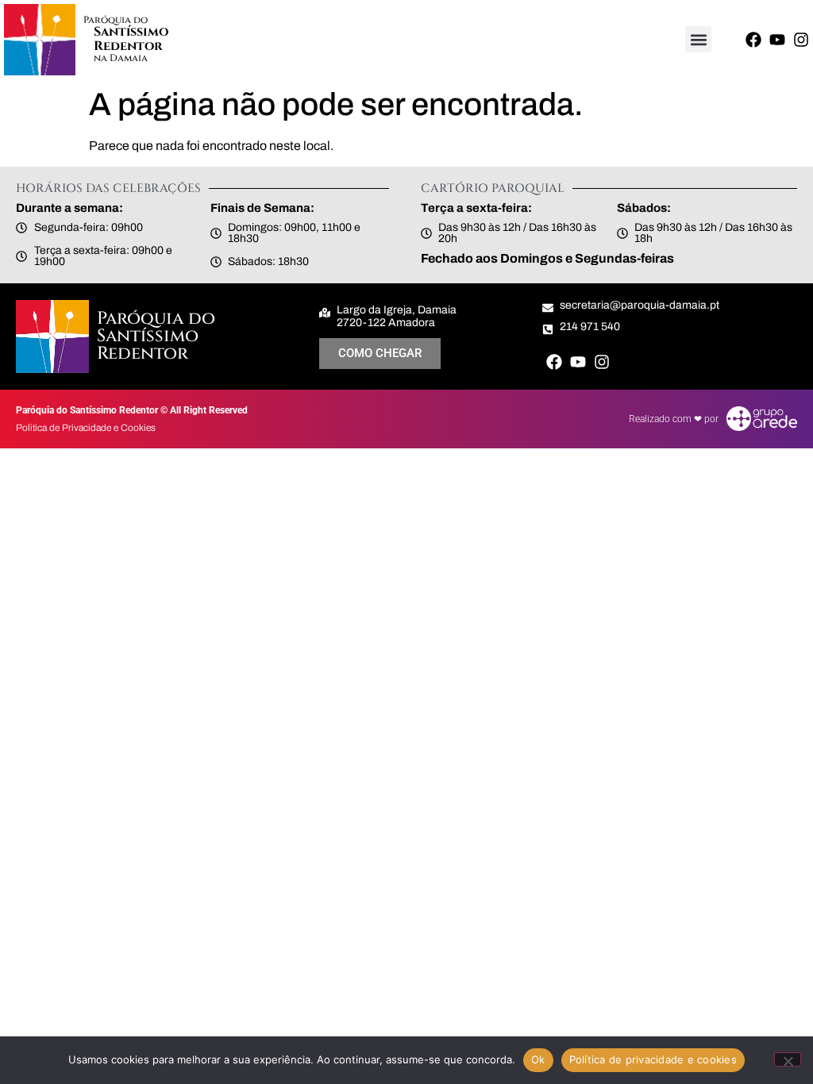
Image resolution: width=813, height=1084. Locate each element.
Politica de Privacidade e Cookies (86, 427)
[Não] (787, 1059)
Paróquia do (115, 19)
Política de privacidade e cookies (653, 1059)
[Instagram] (801, 40)
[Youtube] (777, 40)
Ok (538, 1059)
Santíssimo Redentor (131, 39)
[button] (698, 39)
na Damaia (121, 58)
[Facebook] (753, 40)
